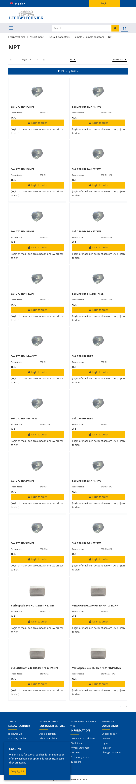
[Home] (31, 15)
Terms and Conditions (82, 738)
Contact (106, 738)
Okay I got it (17, 771)
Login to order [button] (39, 122)
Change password (112, 752)
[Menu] (11, 28)
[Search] (115, 28)
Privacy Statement (80, 747)
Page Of (27, 59)
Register (106, 747)
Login (105, 743)
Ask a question (47, 733)
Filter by (70, 71)
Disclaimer (76, 743)
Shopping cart (109, 733)
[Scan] (124, 28)
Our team (75, 752)
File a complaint (48, 738)
